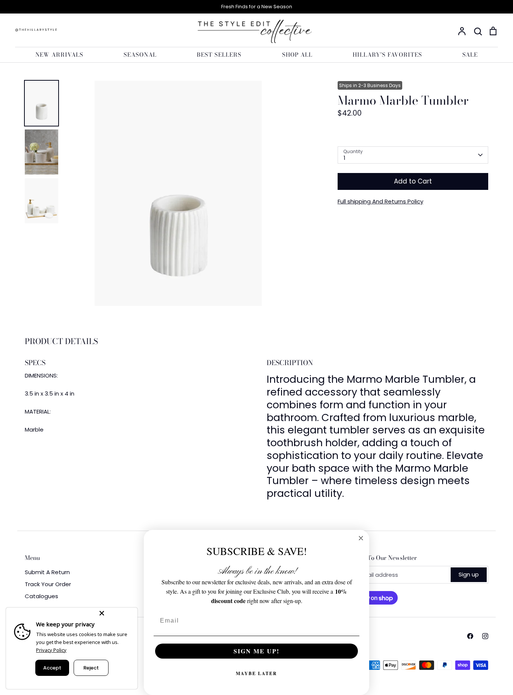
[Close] (117, 613)
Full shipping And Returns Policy (380, 201)
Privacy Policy (51, 650)
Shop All (297, 54)
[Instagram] (485, 636)
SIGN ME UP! (256, 651)
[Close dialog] (360, 538)
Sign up (469, 574)
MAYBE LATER (256, 673)
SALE (470, 54)
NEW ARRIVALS (59, 54)
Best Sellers (219, 54)
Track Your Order (48, 584)
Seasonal (140, 54)
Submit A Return (47, 572)
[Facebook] (470, 636)
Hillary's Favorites (387, 54)
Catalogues (41, 596)
